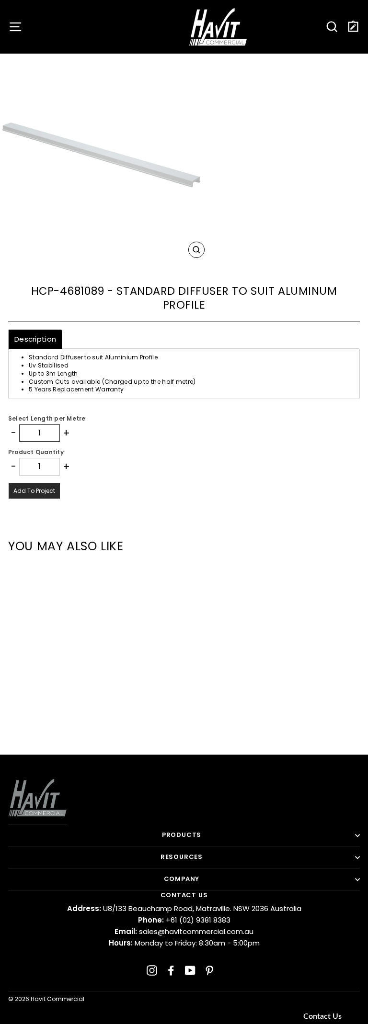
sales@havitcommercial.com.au (184, 931)
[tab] (35, 339)
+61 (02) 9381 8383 (184, 920)
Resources (182, 856)
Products (181, 834)
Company (182, 878)
